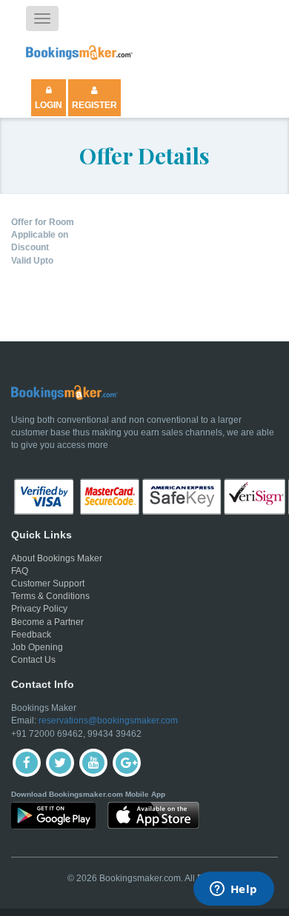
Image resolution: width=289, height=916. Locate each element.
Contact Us (33, 660)
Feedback (31, 634)
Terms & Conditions (50, 596)
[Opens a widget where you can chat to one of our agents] (233, 890)
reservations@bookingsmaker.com (108, 720)
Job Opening (37, 647)
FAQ (19, 571)
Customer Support (47, 583)
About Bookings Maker (56, 558)
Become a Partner (47, 622)
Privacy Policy (39, 609)
